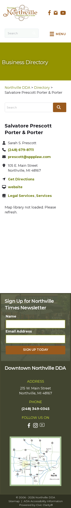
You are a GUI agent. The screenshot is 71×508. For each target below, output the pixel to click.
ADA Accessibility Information (43, 501)
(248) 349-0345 (35, 409)
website (15, 187)
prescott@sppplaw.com (29, 157)
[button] (35, 350)
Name (11, 316)
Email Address (19, 331)
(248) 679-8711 (21, 150)
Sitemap (14, 501)
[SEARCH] (34, 33)
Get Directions (21, 179)
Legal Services (21, 196)
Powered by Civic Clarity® (36, 505)
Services (44, 196)
